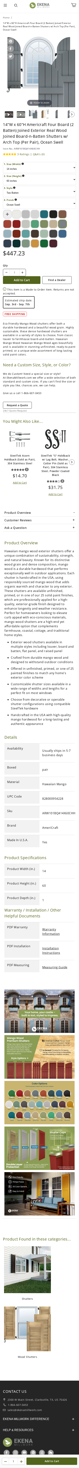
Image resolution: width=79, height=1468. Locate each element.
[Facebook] (7, 1452)
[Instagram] (15, 1452)
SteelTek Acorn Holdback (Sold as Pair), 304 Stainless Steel (19, 459)
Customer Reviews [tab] (18, 520)
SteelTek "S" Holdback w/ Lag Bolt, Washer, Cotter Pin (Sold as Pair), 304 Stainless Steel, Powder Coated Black (55, 465)
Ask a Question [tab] (15, 528)
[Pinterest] (33, 1452)
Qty (5, 265)
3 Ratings (23, 154)
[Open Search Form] (16, 5)
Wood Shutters (27, 1357)
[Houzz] (51, 1452)
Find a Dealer (57, 280)
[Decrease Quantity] (6, 272)
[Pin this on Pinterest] (10, 41)
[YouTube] (24, 1452)
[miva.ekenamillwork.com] (39, 5)
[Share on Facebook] (10, 49)
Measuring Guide (54, 967)
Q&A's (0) (39, 154)
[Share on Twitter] (10, 56)
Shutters (27, 1298)
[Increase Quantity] (22, 272)
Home (6, 17)
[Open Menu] (5, 5)
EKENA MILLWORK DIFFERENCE (26, 1419)
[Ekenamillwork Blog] (42, 1452)
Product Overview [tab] (17, 513)
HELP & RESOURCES (18, 1430)
